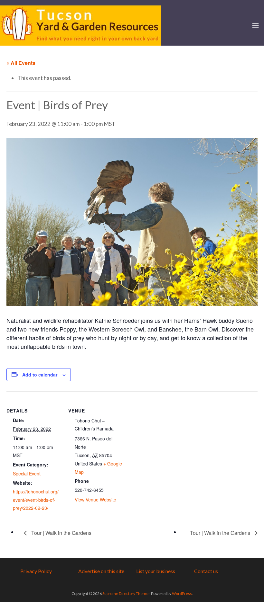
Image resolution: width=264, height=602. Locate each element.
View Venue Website (95, 499)
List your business (155, 571)
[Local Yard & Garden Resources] (80, 25)
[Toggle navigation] (255, 25)
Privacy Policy (36, 571)
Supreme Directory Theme (125, 593)
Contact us (206, 571)
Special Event (27, 473)
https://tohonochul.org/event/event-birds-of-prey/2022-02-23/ (36, 499)
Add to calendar (39, 374)
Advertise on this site (101, 571)
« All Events (20, 62)
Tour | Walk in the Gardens (60, 532)
